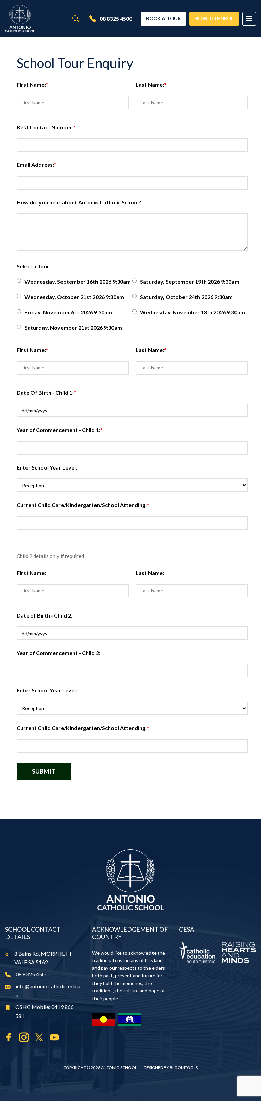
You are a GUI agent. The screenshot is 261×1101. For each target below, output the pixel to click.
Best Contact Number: (45, 127)
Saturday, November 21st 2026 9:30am (73, 327)
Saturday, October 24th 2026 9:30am (186, 297)
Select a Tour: (34, 266)
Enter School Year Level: (47, 467)
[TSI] (129, 1019)
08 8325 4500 (116, 18)
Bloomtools (184, 1067)
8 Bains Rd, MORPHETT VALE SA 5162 (43, 958)
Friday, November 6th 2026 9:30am (68, 312)
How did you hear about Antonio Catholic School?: (80, 202)
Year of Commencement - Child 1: (58, 430)
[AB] (103, 1019)
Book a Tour (163, 18)
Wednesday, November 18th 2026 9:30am (192, 312)
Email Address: (35, 164)
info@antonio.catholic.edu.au (48, 990)
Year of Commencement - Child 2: (58, 653)
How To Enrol (214, 18)
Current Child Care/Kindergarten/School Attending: (82, 505)
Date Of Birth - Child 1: (45, 392)
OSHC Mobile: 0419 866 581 (44, 1011)
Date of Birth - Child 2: (44, 615)
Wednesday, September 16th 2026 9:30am (77, 281)
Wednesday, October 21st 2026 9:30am (74, 297)
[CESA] (217, 952)
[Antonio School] (20, 18)
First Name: (31, 84)
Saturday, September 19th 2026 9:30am (189, 281)
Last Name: (150, 84)
